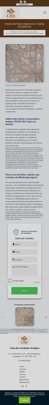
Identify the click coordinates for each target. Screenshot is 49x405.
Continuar (24, 400)
